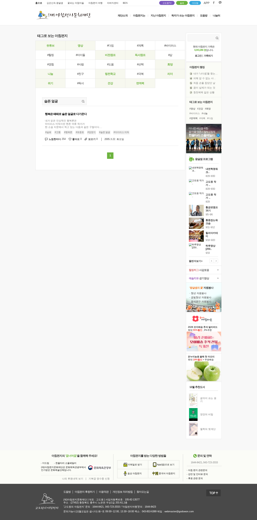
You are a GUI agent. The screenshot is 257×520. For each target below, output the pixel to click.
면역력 (140, 83)
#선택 (140, 64)
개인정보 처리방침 (123, 491)
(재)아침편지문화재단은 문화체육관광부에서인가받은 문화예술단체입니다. (63, 469)
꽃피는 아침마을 (76, 3)
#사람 (80, 64)
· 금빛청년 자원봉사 (200, 297)
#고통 (58, 132)
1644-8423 (150, 506)
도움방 (67, 491)
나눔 (50, 73)
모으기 (93, 139)
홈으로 (38, 3)
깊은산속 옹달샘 (55, 3)
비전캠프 (110, 55)
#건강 (200, 108)
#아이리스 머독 (121, 132)
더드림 (195, 3)
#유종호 (80, 132)
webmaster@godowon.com (179, 511)
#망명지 (91, 132)
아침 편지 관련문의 (197, 470)
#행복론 (68, 132)
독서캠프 (140, 55)
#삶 (170, 55)
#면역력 (193, 118)
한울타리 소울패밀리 (66, 463)
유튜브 (50, 45)
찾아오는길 (143, 491)
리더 (170, 73)
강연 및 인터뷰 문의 (198, 474)
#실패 (48, 132)
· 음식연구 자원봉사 (200, 301)
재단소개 (123, 15)
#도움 (110, 64)
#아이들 (80, 55)
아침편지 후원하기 (85, 491)
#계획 (140, 45)
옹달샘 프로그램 (204, 159)
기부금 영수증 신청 (99, 478)
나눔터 (216, 15)
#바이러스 (170, 45)
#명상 (192, 108)
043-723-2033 (210, 462)
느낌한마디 (57, 139)
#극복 (140, 73)
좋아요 (77, 139)
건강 (110, 83)
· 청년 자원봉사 (197, 293)
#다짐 (110, 45)
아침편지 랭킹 (197, 67)
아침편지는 (139, 15)
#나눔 (205, 113)
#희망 (208, 108)
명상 (80, 45)
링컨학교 (110, 73)
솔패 (182, 3)
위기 (50, 83)
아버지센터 (112, 3)
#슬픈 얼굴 (104, 132)
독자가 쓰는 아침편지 (183, 15)
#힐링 (50, 55)
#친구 (80, 73)
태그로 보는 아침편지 (201, 101)
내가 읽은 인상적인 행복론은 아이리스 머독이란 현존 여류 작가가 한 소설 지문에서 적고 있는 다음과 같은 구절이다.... (73, 123)
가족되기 (208, 55)
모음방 (203, 15)
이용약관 (104, 491)
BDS (125, 3)
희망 (170, 64)
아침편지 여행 (95, 3)
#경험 (50, 64)
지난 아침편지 (158, 15)
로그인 (198, 55)
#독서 (80, 83)
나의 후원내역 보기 (72, 478)
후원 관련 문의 (195, 478)
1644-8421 (196, 462)
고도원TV (167, 3)
